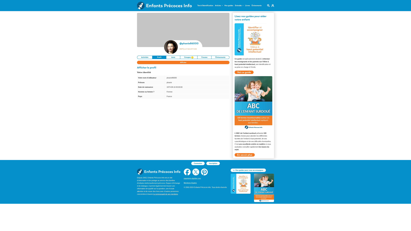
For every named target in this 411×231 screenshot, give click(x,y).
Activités (144, 57)
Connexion (198, 163)
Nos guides (228, 5)
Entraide (238, 5)
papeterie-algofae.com (192, 178)
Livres (247, 5)
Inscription (213, 163)
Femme (169, 92)
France (169, 96)
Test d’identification (205, 5)
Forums (204, 57)
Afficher (183, 62)
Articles (218, 5)
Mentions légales (190, 183)
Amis (173, 57)
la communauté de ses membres (165, 194)
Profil (159, 57)
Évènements (257, 5)
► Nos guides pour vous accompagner (248, 170)
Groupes (188, 57)
